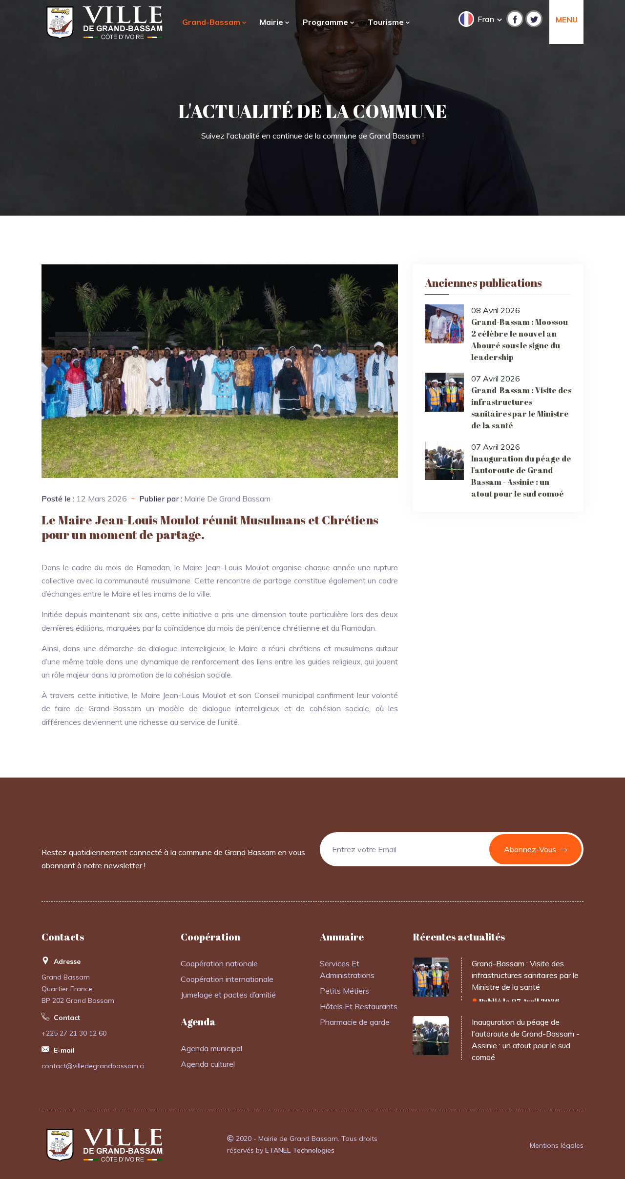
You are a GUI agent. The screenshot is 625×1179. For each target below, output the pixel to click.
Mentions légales (556, 1145)
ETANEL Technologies (299, 1150)
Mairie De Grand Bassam (227, 498)
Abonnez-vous (531, 849)
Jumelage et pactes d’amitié (228, 994)
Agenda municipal (211, 1048)
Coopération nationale (219, 963)
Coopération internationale (227, 979)
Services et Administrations (347, 969)
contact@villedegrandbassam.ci (93, 1065)
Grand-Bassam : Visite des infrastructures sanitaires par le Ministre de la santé (521, 408)
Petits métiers (344, 991)
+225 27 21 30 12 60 (74, 1033)
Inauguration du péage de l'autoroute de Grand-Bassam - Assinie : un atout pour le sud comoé (521, 476)
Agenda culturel (208, 1064)
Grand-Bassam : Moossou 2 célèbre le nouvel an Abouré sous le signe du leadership (519, 339)
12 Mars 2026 (101, 498)
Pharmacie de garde (355, 1022)
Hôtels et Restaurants (358, 1006)
